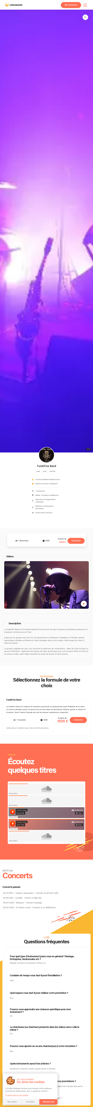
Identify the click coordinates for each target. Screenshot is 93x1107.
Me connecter (71, 5)
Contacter (76, 541)
